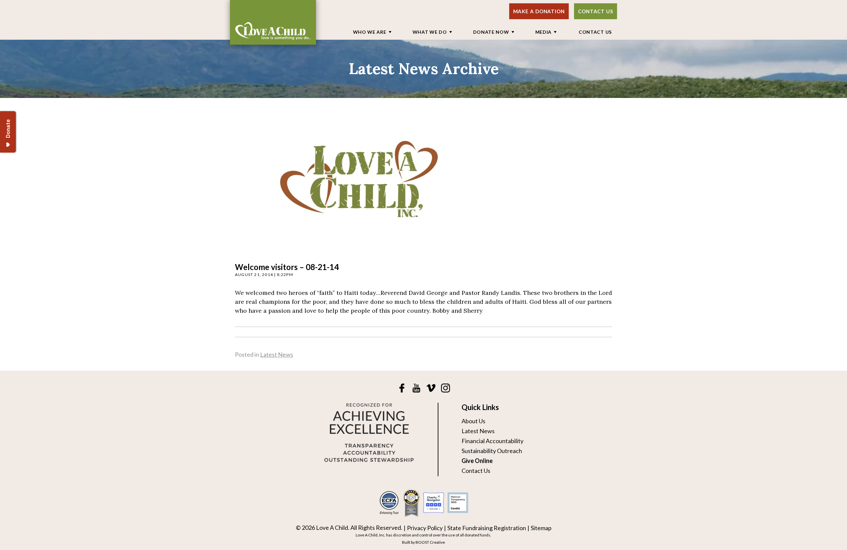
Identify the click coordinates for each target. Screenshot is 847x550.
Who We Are (369, 32)
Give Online (477, 460)
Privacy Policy (425, 527)
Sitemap (541, 527)
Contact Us (595, 11)
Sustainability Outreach (492, 450)
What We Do (430, 32)
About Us (473, 421)
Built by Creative (423, 542)
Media (543, 32)
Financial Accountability (492, 440)
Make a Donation (539, 11)
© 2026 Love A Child (322, 527)
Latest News (276, 354)
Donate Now (491, 32)
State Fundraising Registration (486, 527)
